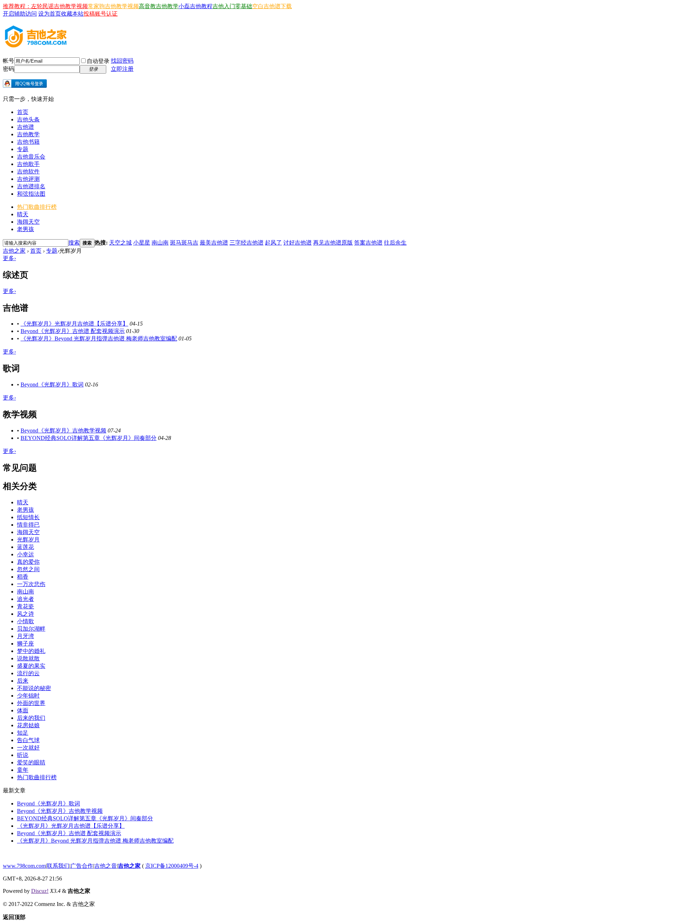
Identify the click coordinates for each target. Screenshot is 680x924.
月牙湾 (25, 636)
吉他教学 (28, 134)
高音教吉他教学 (158, 6)
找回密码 (122, 61)
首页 (22, 112)
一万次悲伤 (31, 584)
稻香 (22, 577)
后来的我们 (31, 718)
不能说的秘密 (34, 688)
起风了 (273, 243)
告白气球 (28, 740)
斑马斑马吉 (184, 243)
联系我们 (58, 866)
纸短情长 (28, 517)
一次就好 (28, 748)
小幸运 (25, 554)
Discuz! (40, 891)
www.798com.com (24, 866)
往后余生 (395, 243)
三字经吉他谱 (247, 243)
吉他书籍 (28, 142)
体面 (22, 710)
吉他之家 (14, 251)
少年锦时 (28, 696)
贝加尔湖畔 (31, 629)
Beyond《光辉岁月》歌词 (52, 384)
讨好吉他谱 (297, 243)
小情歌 (25, 621)
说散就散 (28, 658)
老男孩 (25, 229)
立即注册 (122, 69)
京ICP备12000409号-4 (171, 866)
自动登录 (98, 61)
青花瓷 (25, 606)
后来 (22, 681)
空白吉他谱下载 (272, 6)
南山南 (160, 243)
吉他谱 (25, 127)
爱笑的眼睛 (31, 762)
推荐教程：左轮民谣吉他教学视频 (45, 6)
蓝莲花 (25, 547)
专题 (22, 149)
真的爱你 (28, 562)
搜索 (74, 243)
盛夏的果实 (31, 666)
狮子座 (25, 644)
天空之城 (120, 243)
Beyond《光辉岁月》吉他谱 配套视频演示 (73, 331)
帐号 (8, 61)
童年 (22, 770)
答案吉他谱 (368, 243)
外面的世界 (31, 703)
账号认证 (106, 14)
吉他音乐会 (31, 157)
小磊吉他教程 (195, 6)
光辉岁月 (28, 539)
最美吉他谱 (214, 243)
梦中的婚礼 (31, 651)
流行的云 (28, 673)
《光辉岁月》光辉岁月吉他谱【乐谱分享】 (74, 324)
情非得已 (28, 525)
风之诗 (25, 614)
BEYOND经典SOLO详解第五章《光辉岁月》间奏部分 (89, 438)
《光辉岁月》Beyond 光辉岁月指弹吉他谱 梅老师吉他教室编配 (99, 338)
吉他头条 (28, 119)
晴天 (22, 214)
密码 (8, 69)
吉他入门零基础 (232, 6)
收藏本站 (72, 14)
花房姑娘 (28, 725)
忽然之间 (28, 569)
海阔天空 (28, 222)
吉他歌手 (28, 164)
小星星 (141, 243)
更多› (9, 258)
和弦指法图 (31, 194)
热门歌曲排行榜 (37, 207)
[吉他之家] (36, 45)
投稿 (89, 14)
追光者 (25, 599)
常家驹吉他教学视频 (113, 6)
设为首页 (49, 14)
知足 (22, 733)
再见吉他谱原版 (333, 243)
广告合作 (81, 866)
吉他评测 (28, 179)
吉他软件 (28, 171)
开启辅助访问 (20, 14)
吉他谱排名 (31, 186)
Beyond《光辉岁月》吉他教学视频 (63, 430)
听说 (22, 755)
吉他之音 (105, 866)
